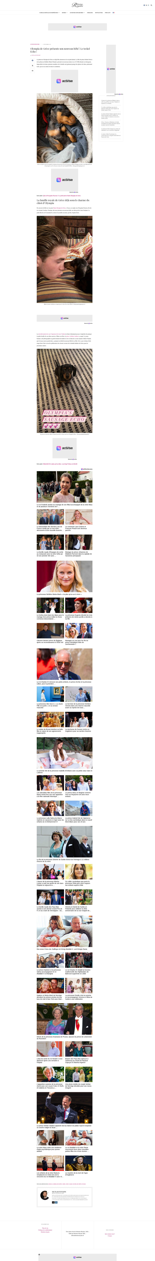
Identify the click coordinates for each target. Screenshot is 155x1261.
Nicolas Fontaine (36, 55)
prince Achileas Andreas (72, 336)
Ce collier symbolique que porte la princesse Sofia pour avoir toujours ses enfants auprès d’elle (110, 108)
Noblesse (90, 12)
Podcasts (107, 12)
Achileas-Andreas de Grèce (55, 1184)
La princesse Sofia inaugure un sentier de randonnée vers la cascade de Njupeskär (110, 129)
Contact (110, 1236)
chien (63, 1184)
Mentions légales (45, 1232)
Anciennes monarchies (76, 12)
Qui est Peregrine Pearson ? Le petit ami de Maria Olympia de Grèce (62, 196)
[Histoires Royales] (77, 5)
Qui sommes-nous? (110, 1234)
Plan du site (45, 1228)
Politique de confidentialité (45, 1230)
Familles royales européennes (48, 12)
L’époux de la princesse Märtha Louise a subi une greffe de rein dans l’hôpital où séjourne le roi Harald (110, 102)
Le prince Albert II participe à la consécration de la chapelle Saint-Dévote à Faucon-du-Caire (111, 135)
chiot (67, 1184)
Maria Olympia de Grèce (59, 208)
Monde (64, 12)
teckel (84, 1184)
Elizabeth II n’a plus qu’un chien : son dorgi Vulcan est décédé (60, 464)
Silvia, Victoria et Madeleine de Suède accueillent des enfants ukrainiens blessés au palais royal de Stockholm (110, 123)
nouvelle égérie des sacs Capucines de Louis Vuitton (51, 334)
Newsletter (99, 12)
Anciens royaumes (34, 44)
